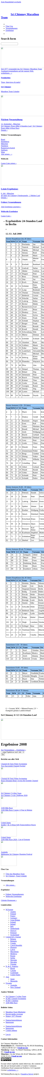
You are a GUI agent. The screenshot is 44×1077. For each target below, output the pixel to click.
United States (15, 975)
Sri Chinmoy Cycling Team (16, 996)
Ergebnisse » (21, 750)
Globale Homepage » (9, 900)
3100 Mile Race (11, 1003)
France (12, 916)
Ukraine (13, 964)
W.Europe (9, 910)
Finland (13, 914)
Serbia (12, 958)
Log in (8, 1034)
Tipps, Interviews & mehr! (10, 82)
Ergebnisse (10, 30)
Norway (13, 931)
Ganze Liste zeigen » (9, 163)
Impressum (10, 1022)
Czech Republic (16, 945)
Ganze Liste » (6, 216)
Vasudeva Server (27, 1074)
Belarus (13, 939)
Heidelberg (5, 142)
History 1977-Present (13, 1016)
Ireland (12, 924)
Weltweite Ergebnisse (14, 896)
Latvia (12, 950)
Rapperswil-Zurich (8, 148)
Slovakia (13, 962)
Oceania (9, 983)
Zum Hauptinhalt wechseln (11, 2)
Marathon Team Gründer (10, 91)
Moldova (13, 954)
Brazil (12, 968)
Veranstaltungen (11, 28)
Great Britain (15, 920)
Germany (13, 918)
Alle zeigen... (10, 885)
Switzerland (14, 935)
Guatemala (14, 973)
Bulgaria (13, 941)
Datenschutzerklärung (14, 1020)
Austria (13, 912)
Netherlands (14, 928)
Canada (13, 971)
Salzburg (4, 150)
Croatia (13, 943)
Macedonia (14, 952)
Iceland (13, 922)
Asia (7, 977)
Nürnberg (4, 146)
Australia (13, 985)
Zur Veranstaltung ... (9, 750)
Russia (12, 956)
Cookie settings (11, 1030)
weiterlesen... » (12, 1070)
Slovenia (13, 960)
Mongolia (13, 981)
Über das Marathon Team (15, 874)
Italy (12, 926)
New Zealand (15, 987)
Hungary (13, 947)
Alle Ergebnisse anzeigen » (11, 207)
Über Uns (9, 26)
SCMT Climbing (12, 1001)
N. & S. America (12, 966)
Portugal (13, 933)
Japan (12, 979)
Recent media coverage (14, 1014)
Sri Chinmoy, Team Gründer (16, 876)
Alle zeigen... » (6, 154)
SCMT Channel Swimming (16, 999)
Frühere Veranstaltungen (15, 894)
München (4, 144)
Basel (3, 139)
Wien (3, 152)
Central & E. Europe (13, 937)
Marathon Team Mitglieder (15, 1012)
